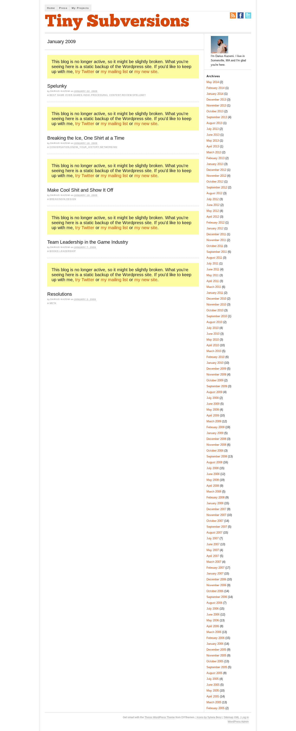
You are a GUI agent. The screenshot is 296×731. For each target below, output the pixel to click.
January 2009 (215, 433)
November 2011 (216, 240)
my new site (145, 71)
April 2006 (213, 626)
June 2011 (213, 269)
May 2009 (213, 409)
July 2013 (213, 129)
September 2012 (217, 187)
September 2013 (217, 117)
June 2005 (213, 684)
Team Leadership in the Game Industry (87, 242)
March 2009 (214, 421)
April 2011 (213, 281)
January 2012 (215, 228)
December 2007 (216, 509)
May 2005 (213, 690)
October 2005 (215, 661)
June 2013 (213, 134)
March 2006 (214, 632)
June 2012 (213, 205)
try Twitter (84, 71)
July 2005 (213, 678)
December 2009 (216, 368)
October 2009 (215, 380)
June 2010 (213, 333)
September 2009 (217, 386)
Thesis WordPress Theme (160, 717)
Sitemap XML (231, 717)
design (71, 199)
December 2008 (216, 439)
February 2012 (215, 222)
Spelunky (57, 86)
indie (86, 95)
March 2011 (214, 287)
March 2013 (214, 152)
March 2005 (214, 702)
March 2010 (214, 351)
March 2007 (214, 561)
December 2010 (216, 298)
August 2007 (214, 532)
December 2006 (216, 579)
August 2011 (214, 257)
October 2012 (215, 181)
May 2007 (213, 550)
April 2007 (213, 556)
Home (51, 8)
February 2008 (215, 497)
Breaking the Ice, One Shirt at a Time (85, 138)
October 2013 (215, 111)
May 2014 (213, 82)
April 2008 (213, 485)
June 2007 (213, 544)
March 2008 (214, 491)
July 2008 (213, 468)
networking (108, 147)
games (77, 95)
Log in (245, 717)
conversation (60, 147)
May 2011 (213, 275)
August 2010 (214, 322)
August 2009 (214, 392)
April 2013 (213, 146)
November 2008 (216, 444)
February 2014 (215, 88)
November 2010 (216, 304)
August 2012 (214, 193)
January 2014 (215, 93)
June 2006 (213, 614)
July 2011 (212, 263)
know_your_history (84, 147)
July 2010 (213, 328)
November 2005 (216, 655)
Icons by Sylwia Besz (209, 717)
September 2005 (217, 667)
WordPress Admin (238, 721)
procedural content (106, 95)
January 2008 (215, 503)
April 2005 (213, 696)
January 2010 (215, 362)
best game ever (61, 95)
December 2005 (216, 649)
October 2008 (215, 450)
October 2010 (215, 310)
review (127, 95)
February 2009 (215, 427)
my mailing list (114, 71)
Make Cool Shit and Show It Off (80, 190)
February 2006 (215, 638)
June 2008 (213, 474)
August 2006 (214, 602)
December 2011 (216, 234)
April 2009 (213, 415)
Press (63, 8)
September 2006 (217, 597)
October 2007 (215, 520)
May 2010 (213, 339)
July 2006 (213, 608)
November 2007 (216, 515)
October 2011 (215, 246)
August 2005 (214, 673)
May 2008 (213, 479)
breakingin (57, 199)
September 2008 (217, 456)
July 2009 (213, 398)
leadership (68, 251)
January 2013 (215, 164)
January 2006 (215, 643)
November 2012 (216, 175)
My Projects (80, 8)
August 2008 (214, 462)
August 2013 (214, 123)
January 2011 (215, 292)
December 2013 (216, 99)
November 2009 (216, 374)
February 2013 (215, 158)
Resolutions (59, 294)
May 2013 (213, 140)
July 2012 (213, 199)
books (54, 251)
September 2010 (217, 316)
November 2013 (216, 105)
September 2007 (217, 526)
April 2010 (213, 345)
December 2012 (216, 169)
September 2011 (217, 251)
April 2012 (213, 216)
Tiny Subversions (117, 22)
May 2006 (213, 620)
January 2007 (215, 573)
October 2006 (215, 591)
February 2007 (215, 567)
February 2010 (215, 357)
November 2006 (216, 585)
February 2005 (215, 708)
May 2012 (213, 210)
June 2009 (213, 403)
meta (53, 303)
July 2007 (213, 538)
